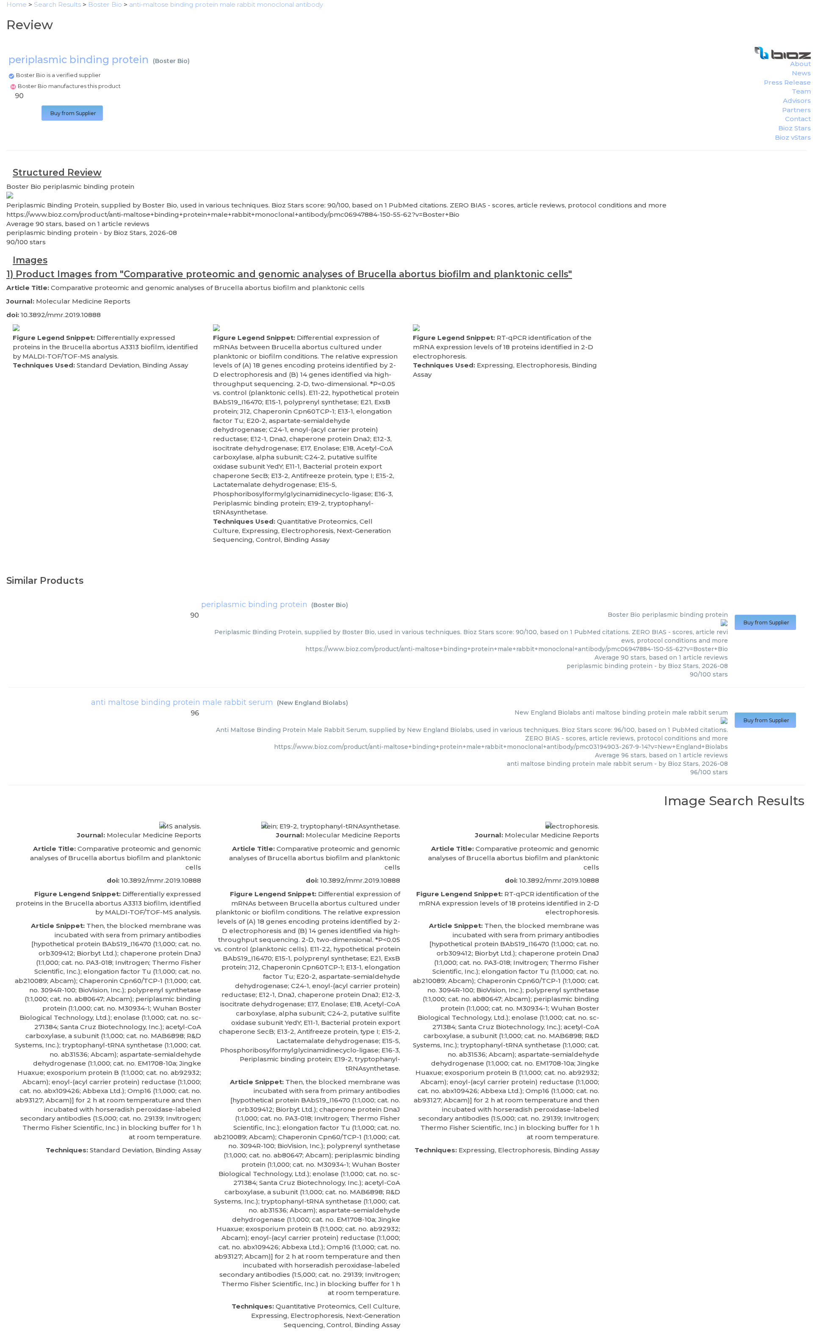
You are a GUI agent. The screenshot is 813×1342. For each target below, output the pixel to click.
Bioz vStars (793, 137)
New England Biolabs (312, 703)
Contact (798, 119)
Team (801, 91)
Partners (796, 110)
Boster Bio (171, 61)
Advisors (797, 101)
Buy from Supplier (72, 113)
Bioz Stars (794, 128)
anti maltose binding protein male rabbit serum (182, 702)
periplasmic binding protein (254, 604)
